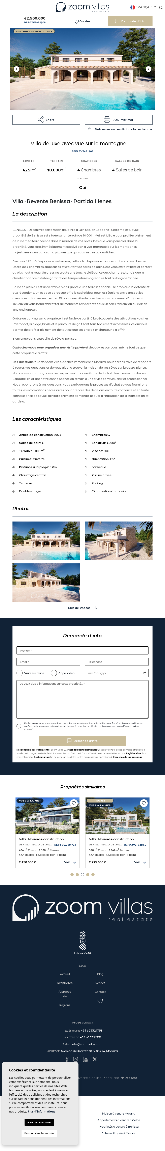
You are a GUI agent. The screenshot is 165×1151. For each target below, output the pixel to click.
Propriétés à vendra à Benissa (119, 1126)
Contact (100, 991)
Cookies (95, 1077)
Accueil (65, 974)
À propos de (65, 994)
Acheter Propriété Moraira (118, 1133)
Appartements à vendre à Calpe (118, 1120)
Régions (64, 1005)
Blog (100, 974)
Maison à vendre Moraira (118, 1113)
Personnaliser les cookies (39, 1133)
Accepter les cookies (39, 1122)
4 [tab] (87, 874)
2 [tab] (77, 874)
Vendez (100, 983)
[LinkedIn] (85, 1059)
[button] (46, 120)
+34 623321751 (91, 1030)
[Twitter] (94, 1059)
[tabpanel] (47, 832)
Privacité (81, 1077)
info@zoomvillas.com (87, 1044)
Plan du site (111, 1077)
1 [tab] (72, 874)
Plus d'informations (41, 1111)
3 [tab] (82, 874)
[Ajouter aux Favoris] (74, 803)
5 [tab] (93, 874)
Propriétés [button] (64, 983)
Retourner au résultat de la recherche (123, 129)
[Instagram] (75, 1059)
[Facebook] (67, 1059)
